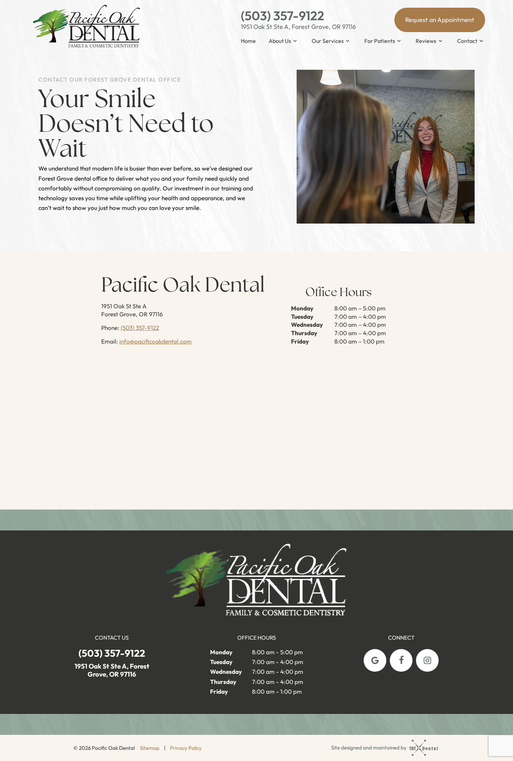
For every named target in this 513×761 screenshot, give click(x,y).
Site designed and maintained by (369, 747)
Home (248, 40)
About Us (280, 40)
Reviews (426, 40)
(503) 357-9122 (282, 15)
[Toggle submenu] (295, 41)
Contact (467, 40)
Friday (300, 341)
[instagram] (427, 660)
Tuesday (302, 316)
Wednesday (307, 324)
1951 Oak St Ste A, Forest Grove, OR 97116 (298, 27)
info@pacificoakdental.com (155, 341)
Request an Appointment (439, 20)
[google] (375, 660)
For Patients (379, 40)
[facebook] (401, 660)
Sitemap (149, 748)
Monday (302, 308)
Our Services (328, 40)
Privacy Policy (186, 748)
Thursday (304, 333)
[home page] (86, 27)
